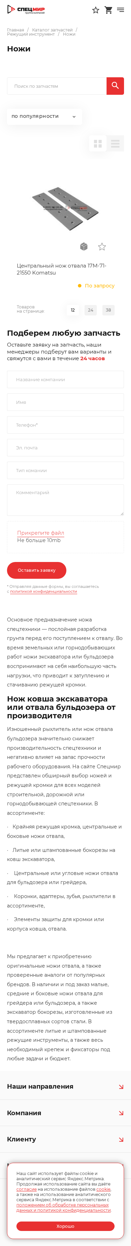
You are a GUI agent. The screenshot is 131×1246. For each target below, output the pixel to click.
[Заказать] (84, 247)
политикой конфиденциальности (43, 591)
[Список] (115, 143)
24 (90, 310)
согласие (26, 1189)
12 (73, 310)
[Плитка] (98, 143)
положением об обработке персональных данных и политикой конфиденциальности (63, 1207)
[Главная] (26, 9)
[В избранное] (102, 247)
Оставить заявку (37, 570)
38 (108, 310)
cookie (103, 1189)
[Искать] (115, 86)
